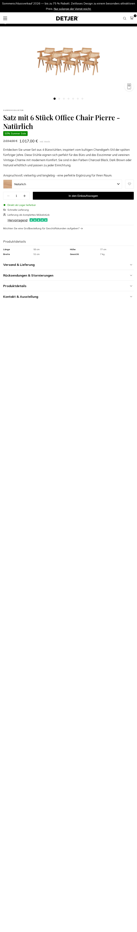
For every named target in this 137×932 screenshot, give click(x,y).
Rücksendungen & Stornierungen (28, 275)
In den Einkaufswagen (83, 195)
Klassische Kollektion (13, 110)
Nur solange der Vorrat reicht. (72, 9)
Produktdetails (14, 286)
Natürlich (20, 184)
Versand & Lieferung (19, 265)
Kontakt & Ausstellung (20, 297)
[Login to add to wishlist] (129, 184)
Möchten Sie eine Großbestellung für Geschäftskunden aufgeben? (41, 228)
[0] (132, 18)
